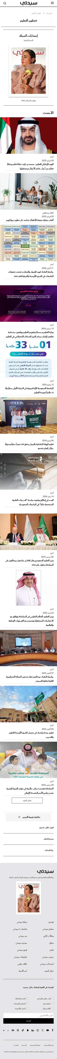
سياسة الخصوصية (35, 1045)
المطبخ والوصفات (19, 1003)
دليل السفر (49, 971)
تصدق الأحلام (49, 839)
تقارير (51, 950)
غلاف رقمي (22, 964)
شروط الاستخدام (49, 1045)
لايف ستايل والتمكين (44, 998)
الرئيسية (49, 13)
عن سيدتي (22, 936)
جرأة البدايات (49, 850)
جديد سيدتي (21, 943)
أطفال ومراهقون (48, 213)
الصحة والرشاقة (20, 998)
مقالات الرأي (48, 936)
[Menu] (52, 3)
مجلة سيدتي (22, 922)
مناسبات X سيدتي (20, 929)
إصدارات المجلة (28, 35)
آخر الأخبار (23, 971)
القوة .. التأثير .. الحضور (46, 827)
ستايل (51, 943)
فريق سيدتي (22, 950)
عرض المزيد (27, 800)
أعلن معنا (24, 1045)
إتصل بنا (16, 1045)
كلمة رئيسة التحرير (31, 817)
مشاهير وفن (47, 1003)
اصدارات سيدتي (47, 964)
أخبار (52, 157)
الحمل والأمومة (20, 1008)
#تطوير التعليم (28, 20)
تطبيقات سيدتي (20, 957)
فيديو (51, 922)
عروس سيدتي (48, 957)
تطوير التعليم (36, 13)
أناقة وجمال (47, 1008)
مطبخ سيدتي (48, 929)
